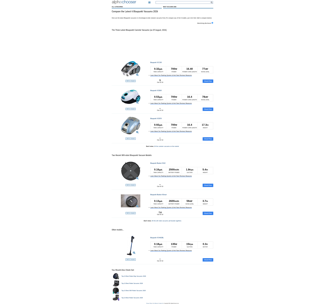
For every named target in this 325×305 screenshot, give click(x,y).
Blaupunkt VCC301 (156, 62)
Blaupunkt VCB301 (156, 90)
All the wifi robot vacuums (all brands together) (166, 221)
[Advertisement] (162, 45)
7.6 (160, 212)
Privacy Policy (149, 303)
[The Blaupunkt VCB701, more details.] (130, 126)
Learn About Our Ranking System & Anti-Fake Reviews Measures (171, 75)
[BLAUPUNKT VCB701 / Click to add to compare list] (131, 139)
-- (160, 108)
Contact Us (161, 303)
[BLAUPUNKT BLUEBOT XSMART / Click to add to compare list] (131, 213)
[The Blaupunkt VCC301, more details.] (130, 69)
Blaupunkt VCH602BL (157, 238)
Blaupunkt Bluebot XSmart (158, 195)
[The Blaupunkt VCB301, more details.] (130, 97)
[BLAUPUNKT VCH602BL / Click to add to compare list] (131, 259)
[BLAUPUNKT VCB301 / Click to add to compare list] (131, 109)
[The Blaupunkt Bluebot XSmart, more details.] (130, 201)
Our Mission (155, 303)
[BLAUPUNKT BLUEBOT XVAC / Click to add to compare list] (131, 185)
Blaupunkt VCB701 (156, 118)
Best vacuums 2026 (169, 6)
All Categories (117, 6)
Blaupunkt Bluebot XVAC (158, 163)
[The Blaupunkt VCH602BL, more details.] (130, 246)
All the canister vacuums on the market (166, 146)
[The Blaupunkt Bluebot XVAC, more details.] (130, 171)
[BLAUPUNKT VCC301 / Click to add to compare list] (131, 81)
